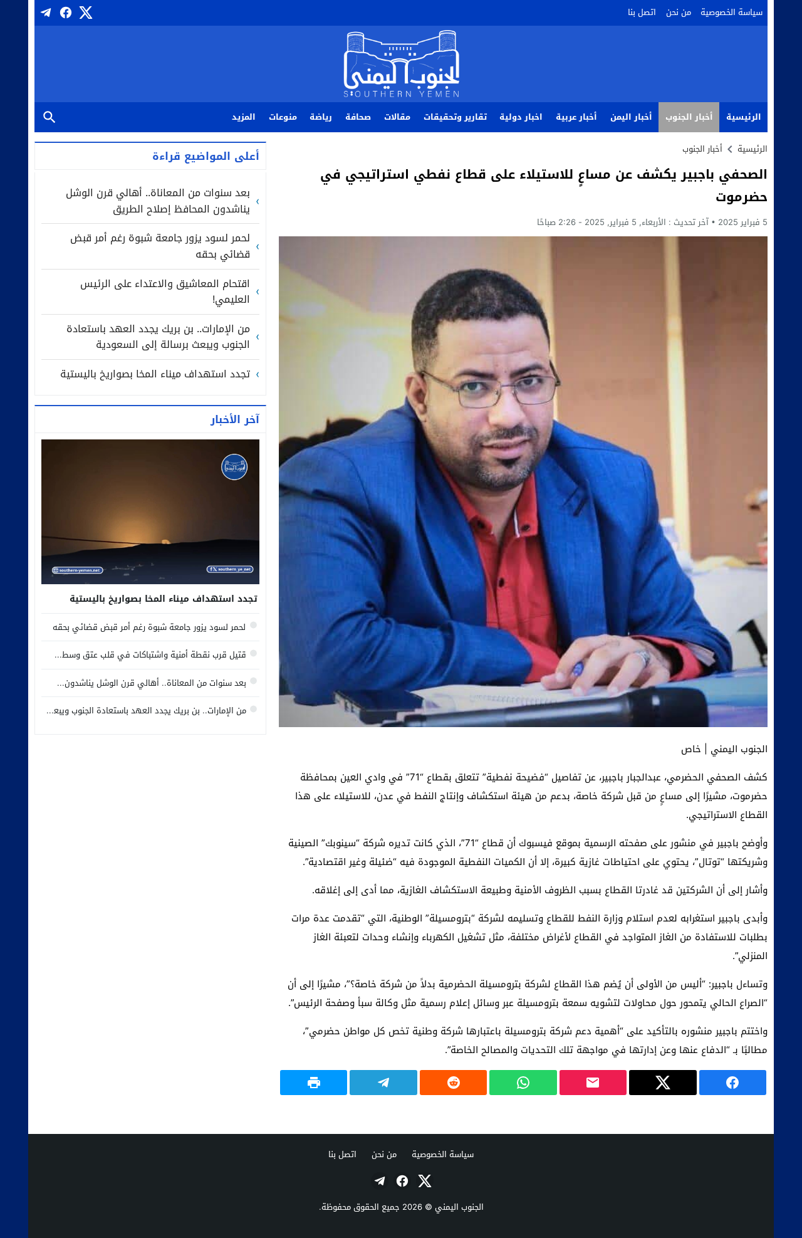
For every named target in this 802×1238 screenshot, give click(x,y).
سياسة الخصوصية (731, 12)
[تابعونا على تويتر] (85, 12)
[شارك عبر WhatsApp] (522, 1082)
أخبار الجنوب (689, 117)
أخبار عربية (576, 117)
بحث (49, 117)
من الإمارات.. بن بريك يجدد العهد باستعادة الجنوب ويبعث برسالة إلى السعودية (158, 337)
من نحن (678, 12)
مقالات (397, 117)
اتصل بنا (642, 12)
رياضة (321, 117)
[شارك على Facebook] (732, 1082)
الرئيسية (743, 117)
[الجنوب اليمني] (401, 65)
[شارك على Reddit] (453, 1082)
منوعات (283, 117)
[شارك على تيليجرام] (383, 1082)
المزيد (244, 117)
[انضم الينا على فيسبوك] (65, 12)
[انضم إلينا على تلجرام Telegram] (44, 12)
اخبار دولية (521, 117)
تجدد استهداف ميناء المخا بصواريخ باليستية (155, 374)
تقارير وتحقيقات (455, 117)
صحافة (358, 117)
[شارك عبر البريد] (593, 1082)
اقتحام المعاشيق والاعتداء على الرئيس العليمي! (165, 292)
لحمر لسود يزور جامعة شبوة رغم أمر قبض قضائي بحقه (160, 246)
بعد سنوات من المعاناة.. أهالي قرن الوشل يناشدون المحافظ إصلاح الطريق (158, 201)
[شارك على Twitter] (662, 1082)
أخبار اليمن (631, 117)
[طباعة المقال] (313, 1082)
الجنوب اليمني (459, 1207)
